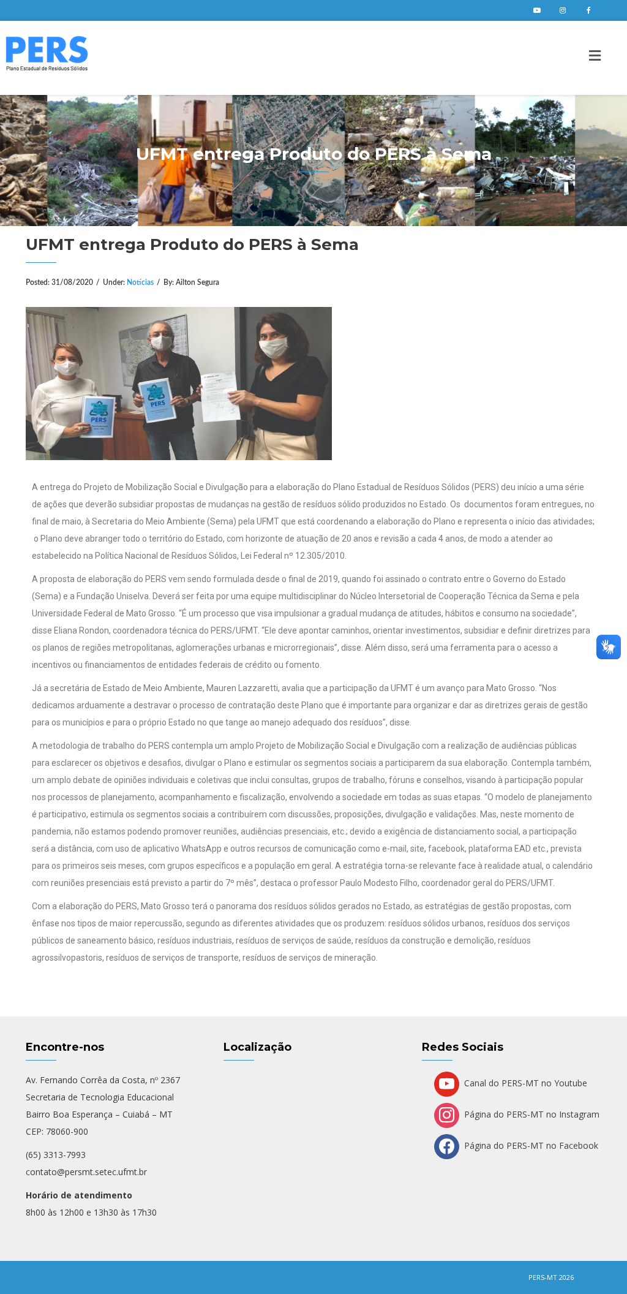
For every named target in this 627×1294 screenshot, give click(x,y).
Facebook (588, 10)
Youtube (537, 10)
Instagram (563, 10)
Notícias (140, 282)
